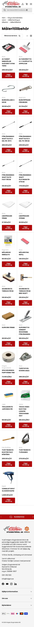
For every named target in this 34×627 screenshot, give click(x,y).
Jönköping (17, 555)
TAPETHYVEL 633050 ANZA (24, 369)
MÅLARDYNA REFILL (24, 253)
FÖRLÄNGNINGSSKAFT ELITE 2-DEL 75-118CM (25, 138)
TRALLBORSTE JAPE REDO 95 (7, 408)
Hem (3, 18)
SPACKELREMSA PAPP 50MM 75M (8, 371)
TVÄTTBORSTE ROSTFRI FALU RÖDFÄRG (7, 452)
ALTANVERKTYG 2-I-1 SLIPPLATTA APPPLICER (25, 61)
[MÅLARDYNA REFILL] (25, 240)
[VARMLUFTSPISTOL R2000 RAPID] (8, 477)
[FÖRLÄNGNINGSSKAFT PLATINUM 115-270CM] (25, 163)
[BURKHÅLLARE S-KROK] (8, 88)
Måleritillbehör (15, 22)
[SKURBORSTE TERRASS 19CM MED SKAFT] (25, 277)
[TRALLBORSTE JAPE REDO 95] (8, 395)
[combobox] (17, 10)
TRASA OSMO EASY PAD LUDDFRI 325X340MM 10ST (24, 411)
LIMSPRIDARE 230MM (24, 217)
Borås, (10, 555)
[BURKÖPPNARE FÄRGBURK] (25, 88)
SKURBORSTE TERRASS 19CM (7, 290)
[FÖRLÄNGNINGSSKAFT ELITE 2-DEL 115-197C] (8, 124)
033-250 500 (6, 575)
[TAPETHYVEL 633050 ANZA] (25, 356)
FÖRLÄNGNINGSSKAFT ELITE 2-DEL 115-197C (8, 138)
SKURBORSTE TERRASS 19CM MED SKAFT (24, 291)
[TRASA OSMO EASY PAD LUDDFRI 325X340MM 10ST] (25, 395)
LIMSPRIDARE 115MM (7, 217)
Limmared (28, 555)
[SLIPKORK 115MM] (8, 316)
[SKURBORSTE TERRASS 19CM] (8, 277)
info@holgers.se (8, 579)
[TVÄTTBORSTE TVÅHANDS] (25, 438)
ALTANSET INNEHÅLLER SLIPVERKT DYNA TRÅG (8, 62)
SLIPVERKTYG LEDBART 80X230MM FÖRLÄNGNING (24, 330)
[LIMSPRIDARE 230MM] (25, 204)
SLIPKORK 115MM (8, 327)
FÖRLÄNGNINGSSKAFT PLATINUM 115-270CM (25, 178)
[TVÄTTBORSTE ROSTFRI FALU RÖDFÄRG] (8, 438)
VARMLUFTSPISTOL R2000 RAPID (8, 490)
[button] (27, 10)
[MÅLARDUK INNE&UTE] (8, 240)
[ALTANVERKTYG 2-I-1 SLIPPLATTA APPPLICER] (25, 47)
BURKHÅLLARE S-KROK (8, 101)
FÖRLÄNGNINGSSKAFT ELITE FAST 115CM (8, 177)
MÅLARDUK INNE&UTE (6, 253)
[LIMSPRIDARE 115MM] (8, 204)
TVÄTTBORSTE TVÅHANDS (24, 451)
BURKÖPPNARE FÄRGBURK (24, 101)
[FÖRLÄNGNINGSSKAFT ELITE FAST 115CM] (8, 163)
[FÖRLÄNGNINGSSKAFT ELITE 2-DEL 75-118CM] (25, 124)
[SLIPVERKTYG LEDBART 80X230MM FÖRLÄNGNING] (25, 316)
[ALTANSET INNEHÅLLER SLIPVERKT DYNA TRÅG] (8, 47)
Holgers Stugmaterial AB (13, 622)
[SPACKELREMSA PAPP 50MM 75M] (8, 356)
